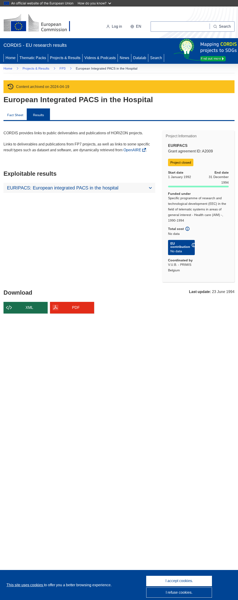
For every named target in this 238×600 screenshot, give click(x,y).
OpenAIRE (132, 150)
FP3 (63, 68)
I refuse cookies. (179, 592)
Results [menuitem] (38, 115)
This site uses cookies (25, 585)
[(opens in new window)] (41, 23)
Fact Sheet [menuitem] (15, 115)
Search (156, 58)
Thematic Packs (33, 58)
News (124, 58)
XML (29, 308)
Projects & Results (65, 58)
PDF (76, 308)
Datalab (139, 58)
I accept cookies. (179, 581)
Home (11, 58)
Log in (117, 26)
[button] (136, 26)
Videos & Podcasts (100, 58)
